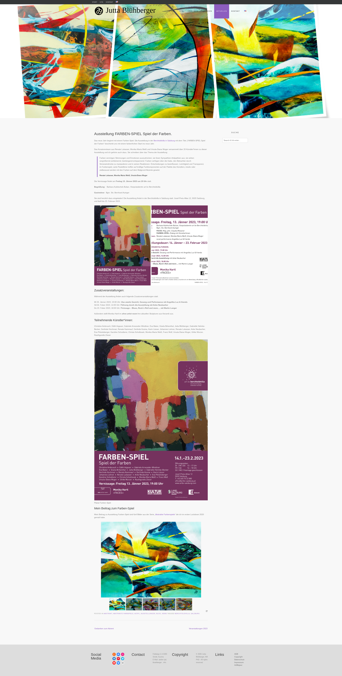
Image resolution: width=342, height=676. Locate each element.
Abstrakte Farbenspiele (165, 514)
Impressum (239, 662)
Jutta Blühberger (131, 10)
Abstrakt (108, 613)
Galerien (207, 11)
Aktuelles (221, 11)
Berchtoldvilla (182, 613)
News (164, 613)
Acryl (137, 613)
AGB (236, 654)
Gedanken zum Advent (104, 628)
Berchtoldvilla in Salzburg (164, 141)
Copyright (238, 657)
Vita (101, 2)
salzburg (195, 613)
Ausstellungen (148, 613)
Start (94, 2)
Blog (158, 613)
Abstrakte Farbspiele (123, 613)
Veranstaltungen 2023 (198, 628)
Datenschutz (239, 660)
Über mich (193, 11)
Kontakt (109, 2)
